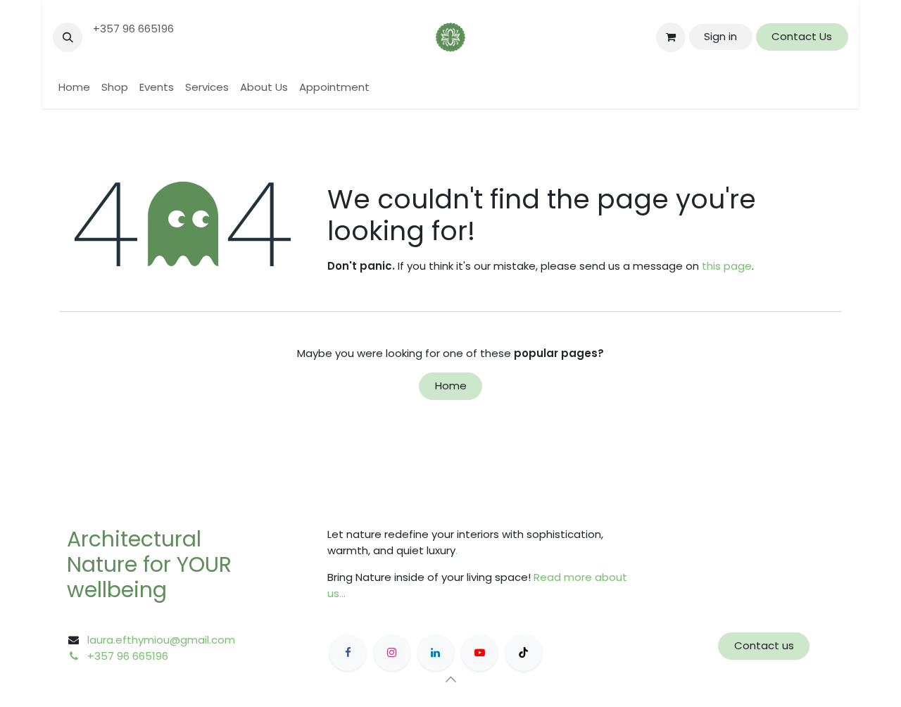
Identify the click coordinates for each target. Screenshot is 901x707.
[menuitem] (74, 87)
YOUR (204, 564)
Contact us (764, 645)
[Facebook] (347, 652)
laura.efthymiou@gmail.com (161, 639)
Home (451, 385)
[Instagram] (392, 652)
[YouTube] (479, 652)
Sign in (720, 36)
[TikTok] (523, 652)
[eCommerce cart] (671, 37)
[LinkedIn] (435, 652)
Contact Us (801, 36)
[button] (67, 37)
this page (727, 265)
